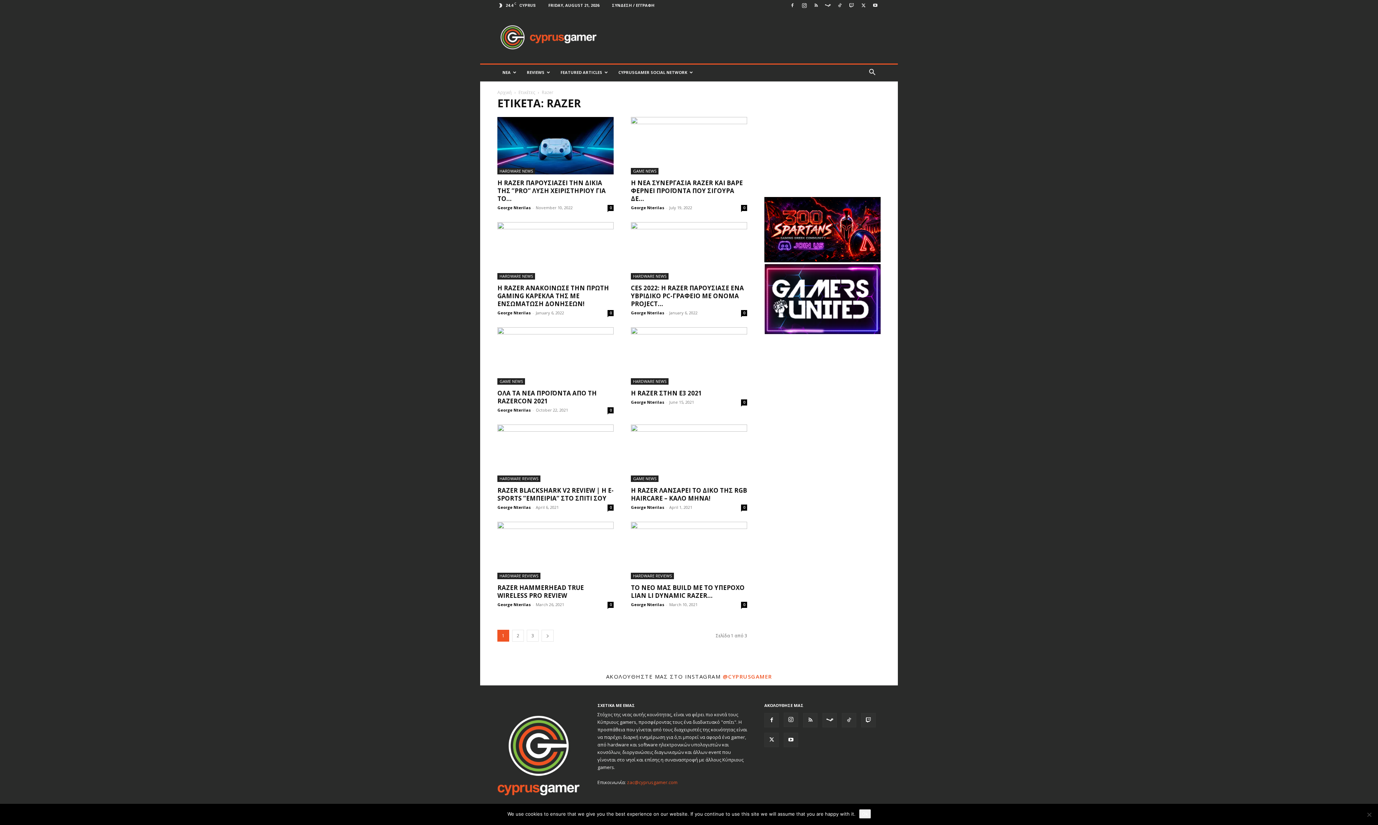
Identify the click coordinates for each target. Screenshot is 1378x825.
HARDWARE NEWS (516, 171)
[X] (863, 5)
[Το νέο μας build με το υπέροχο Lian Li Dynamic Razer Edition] (689, 550)
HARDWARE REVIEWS (519, 478)
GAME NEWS (644, 171)
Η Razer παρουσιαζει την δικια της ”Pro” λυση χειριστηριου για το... (551, 191)
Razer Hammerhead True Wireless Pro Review (540, 591)
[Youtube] (875, 5)
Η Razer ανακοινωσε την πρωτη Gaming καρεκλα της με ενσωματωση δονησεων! (553, 296)
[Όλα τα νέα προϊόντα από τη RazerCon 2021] (555, 356)
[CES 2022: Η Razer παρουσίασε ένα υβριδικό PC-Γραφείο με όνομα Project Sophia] (689, 251)
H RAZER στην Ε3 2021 (666, 393)
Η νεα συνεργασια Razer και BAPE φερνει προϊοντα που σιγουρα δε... (687, 191)
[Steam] (827, 5)
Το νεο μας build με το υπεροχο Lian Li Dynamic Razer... (688, 591)
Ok (865, 814)
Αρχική (504, 92)
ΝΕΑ (506, 72)
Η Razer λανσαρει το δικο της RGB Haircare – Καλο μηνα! (689, 494)
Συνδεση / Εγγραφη (633, 5)
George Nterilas (514, 207)
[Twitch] (851, 5)
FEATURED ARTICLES (581, 72)
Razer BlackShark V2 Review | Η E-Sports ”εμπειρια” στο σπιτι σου (555, 494)
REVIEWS (535, 72)
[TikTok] (839, 5)
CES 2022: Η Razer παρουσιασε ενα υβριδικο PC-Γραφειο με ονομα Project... (687, 296)
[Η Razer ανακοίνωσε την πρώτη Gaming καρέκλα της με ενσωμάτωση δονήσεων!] (555, 251)
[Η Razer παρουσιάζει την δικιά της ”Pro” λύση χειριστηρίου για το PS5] (555, 145)
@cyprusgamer (747, 676)
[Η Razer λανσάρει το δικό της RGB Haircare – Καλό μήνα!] (689, 453)
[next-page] (548, 636)
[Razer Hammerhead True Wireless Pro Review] (555, 550)
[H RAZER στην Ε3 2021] (689, 356)
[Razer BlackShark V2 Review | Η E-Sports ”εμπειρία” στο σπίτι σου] (555, 453)
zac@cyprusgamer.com (652, 782)
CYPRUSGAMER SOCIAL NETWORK (652, 72)
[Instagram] (804, 5)
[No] (1369, 814)
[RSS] (816, 5)
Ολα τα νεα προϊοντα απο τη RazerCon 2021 (547, 397)
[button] (872, 73)
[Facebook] (792, 5)
